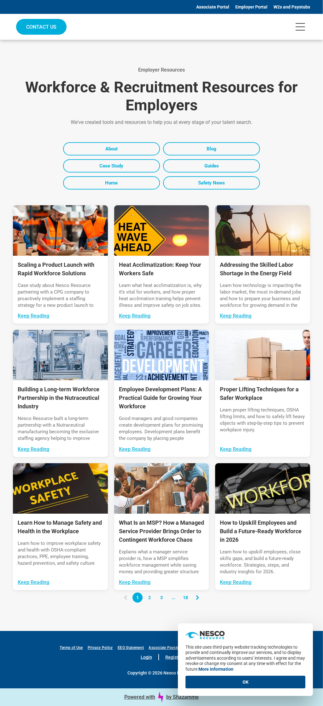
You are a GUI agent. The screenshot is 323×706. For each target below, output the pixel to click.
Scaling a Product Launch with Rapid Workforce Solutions (56, 269)
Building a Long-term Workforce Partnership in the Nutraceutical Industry (58, 398)
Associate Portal (212, 6)
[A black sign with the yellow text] (60, 488)
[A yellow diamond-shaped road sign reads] (161, 230)
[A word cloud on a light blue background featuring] (161, 355)
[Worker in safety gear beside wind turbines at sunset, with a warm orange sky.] (262, 230)
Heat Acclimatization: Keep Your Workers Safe (160, 269)
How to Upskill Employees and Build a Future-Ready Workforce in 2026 (261, 531)
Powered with (139, 697)
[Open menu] (300, 27)
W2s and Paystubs (291, 6)
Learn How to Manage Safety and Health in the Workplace (60, 526)
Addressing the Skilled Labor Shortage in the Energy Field (256, 269)
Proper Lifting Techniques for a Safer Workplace (259, 393)
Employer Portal (251, 6)
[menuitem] (73, 647)
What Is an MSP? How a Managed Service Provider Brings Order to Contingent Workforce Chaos (161, 531)
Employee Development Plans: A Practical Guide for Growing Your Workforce (160, 398)
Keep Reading (33, 316)
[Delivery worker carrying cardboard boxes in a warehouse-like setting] (262, 355)
